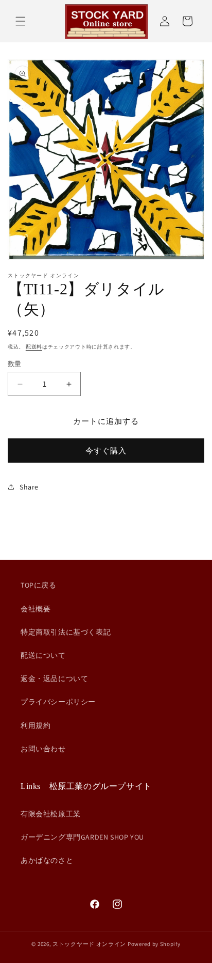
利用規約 (35, 725)
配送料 (34, 346)
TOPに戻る (39, 585)
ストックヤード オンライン (89, 944)
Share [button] (29, 487)
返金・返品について (54, 678)
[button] (20, 21)
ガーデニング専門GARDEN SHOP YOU (82, 837)
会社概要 (35, 608)
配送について (43, 655)
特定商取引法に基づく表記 (66, 632)
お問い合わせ (43, 748)
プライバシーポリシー (58, 701)
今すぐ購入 (106, 450)
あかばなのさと (47, 860)
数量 (15, 363)
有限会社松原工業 (51, 813)
